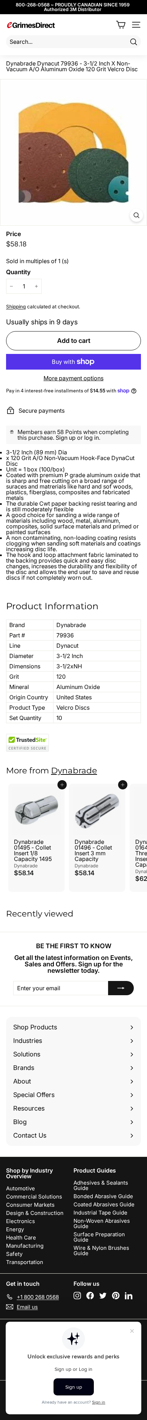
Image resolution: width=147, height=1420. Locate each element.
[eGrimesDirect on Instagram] (77, 1295)
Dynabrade (74, 771)
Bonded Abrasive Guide (103, 1196)
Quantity (18, 272)
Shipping (16, 306)
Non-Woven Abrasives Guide (102, 1223)
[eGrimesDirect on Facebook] (90, 1295)
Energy (15, 1229)
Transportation (24, 1262)
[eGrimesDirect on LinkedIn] (128, 1295)
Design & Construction (35, 1213)
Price (13, 234)
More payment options (73, 378)
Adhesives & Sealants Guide (101, 1185)
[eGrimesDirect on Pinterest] (116, 1295)
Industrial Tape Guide (100, 1212)
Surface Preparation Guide (99, 1237)
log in (91, 437)
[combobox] (73, 41)
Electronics (20, 1221)
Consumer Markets (30, 1204)
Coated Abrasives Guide (104, 1204)
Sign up (66, 437)
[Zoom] (136, 215)
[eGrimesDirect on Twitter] (103, 1295)
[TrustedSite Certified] (27, 743)
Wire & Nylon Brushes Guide (101, 1250)
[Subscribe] (121, 988)
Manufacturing (25, 1245)
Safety (14, 1254)
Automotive (20, 1188)
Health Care (21, 1237)
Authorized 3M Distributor (72, 9)
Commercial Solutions (34, 1196)
